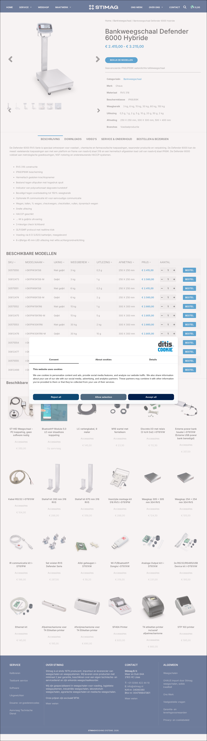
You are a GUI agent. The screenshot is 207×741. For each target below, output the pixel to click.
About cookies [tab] (103, 359)
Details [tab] (153, 359)
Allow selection (103, 397)
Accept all (151, 397)
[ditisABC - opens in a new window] (166, 346)
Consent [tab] (54, 359)
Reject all (56, 397)
